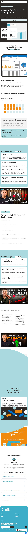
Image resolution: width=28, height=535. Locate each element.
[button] (14, 476)
